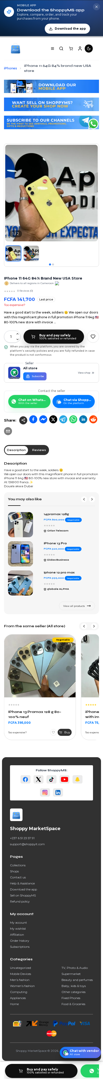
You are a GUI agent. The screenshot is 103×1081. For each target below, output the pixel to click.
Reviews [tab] (39, 450)
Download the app (23, 889)
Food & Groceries (73, 1004)
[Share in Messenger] (43, 419)
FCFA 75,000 (18, 723)
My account (18, 922)
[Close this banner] (96, 6)
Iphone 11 (51, 514)
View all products (74, 606)
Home (14, 1004)
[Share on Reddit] (93, 419)
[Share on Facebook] (33, 419)
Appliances (18, 998)
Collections (18, 865)
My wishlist (18, 928)
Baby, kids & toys (74, 986)
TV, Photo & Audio (75, 968)
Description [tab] (16, 450)
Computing (18, 992)
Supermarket (71, 974)
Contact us (18, 877)
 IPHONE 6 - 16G (58, 543)
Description (15, 463)
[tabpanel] (51, 474)
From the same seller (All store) (34, 626)
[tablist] (26, 450)
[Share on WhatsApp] (73, 419)
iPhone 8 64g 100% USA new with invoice (36, 714)
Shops (14, 871)
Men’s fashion (20, 980)
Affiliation (17, 934)
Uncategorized (20, 968)
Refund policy (20, 901)
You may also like (25, 499)
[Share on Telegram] (63, 419)
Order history (19, 940)
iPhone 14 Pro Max (60, 572)
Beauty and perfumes (77, 980)
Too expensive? (14, 305)
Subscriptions (20, 947)
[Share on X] (53, 419)
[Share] (23, 420)
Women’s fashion (22, 986)
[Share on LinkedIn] (83, 419)
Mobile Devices (20, 974)
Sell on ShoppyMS (23, 895)
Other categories (74, 992)
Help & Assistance (22, 883)
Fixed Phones (71, 998)
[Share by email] (8, 431)
